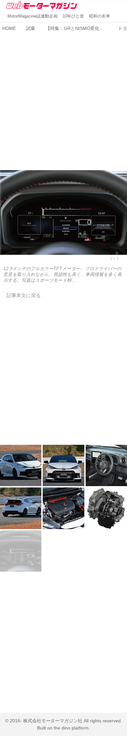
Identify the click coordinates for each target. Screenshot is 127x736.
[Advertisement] (63, 97)
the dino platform (71, 728)
